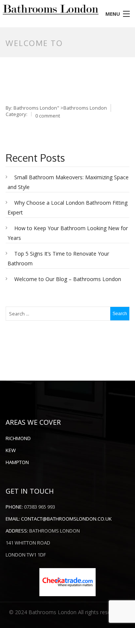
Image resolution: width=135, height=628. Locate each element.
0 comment (47, 115)
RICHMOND (18, 438)
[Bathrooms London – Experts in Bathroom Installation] (50, 9)
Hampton (17, 462)
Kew (11, 450)
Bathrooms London (35, 107)
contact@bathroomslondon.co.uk (66, 518)
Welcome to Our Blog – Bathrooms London (67, 279)
